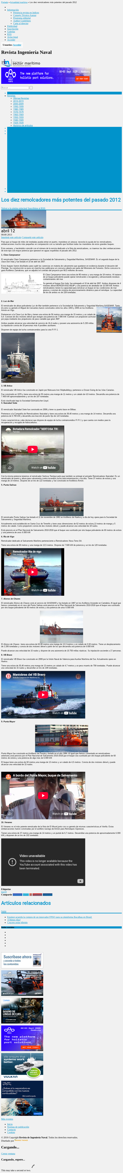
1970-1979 (18, 112)
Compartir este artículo (32, 237)
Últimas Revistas (21, 98)
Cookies (11, 1132)
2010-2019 (18, 101)
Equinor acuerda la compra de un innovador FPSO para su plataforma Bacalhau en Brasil (49, 917)
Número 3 (17, 157)
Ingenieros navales (16, 189)
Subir (3, 911)
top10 (4, 892)
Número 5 (17, 141)
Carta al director (20, 23)
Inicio (10, 1124)
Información (19, 186)
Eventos (11, 191)
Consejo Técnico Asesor (24, 15)
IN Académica (13, 133)
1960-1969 (18, 114)
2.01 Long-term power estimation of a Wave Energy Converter (48, 167)
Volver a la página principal (14, 208)
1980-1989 (18, 109)
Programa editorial (22, 18)
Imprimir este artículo (11, 237)
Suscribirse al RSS (36, 208)
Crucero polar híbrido (17, 922)
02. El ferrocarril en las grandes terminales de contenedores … (48, 178)
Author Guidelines (22, 20)
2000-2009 (18, 104)
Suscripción (12, 29)
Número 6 (17, 136)
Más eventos (7, 1119)
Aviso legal (12, 37)
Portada (4, 2)
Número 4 (17, 149)
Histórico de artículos (23, 125)
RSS (9, 34)
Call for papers (20, 180)
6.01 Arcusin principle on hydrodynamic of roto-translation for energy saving (55, 139)
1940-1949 (18, 120)
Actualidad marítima (18, 2)
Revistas (11, 96)
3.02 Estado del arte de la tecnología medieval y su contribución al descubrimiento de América (63, 162)
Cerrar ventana (8, 1153)
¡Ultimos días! (14, 920)
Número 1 (17, 170)
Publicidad (12, 26)
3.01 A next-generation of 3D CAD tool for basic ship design (47, 159)
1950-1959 (18, 117)
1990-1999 (18, 106)
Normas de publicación (24, 183)
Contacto (11, 1129)
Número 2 (17, 165)
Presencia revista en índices (26, 12)
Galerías (11, 31)
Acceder (11, 39)
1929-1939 (18, 123)
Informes (11, 131)
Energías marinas (15, 128)
